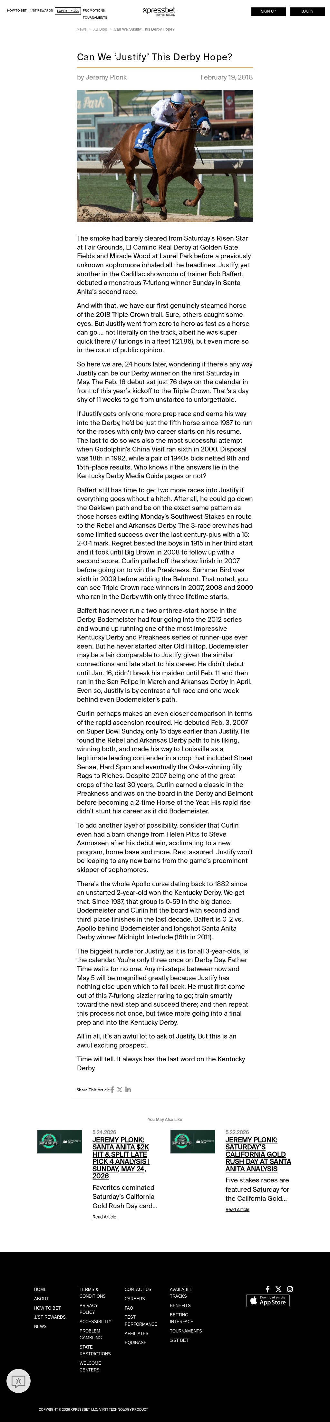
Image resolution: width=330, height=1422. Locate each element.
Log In (307, 11)
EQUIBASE (136, 1342)
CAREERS (135, 1298)
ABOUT (41, 1298)
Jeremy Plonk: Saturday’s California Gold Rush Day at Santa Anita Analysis (258, 1154)
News (82, 29)
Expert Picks (68, 11)
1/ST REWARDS (50, 1317)
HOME (40, 1289)
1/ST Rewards (41, 10)
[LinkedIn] (128, 1089)
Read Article (104, 1217)
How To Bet (17, 10)
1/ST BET (179, 1340)
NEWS (40, 1326)
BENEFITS (180, 1305)
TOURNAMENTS (186, 1331)
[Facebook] (112, 1089)
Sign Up (268, 11)
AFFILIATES (137, 1333)
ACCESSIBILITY (96, 1321)
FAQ (129, 1308)
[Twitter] (120, 1089)
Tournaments (95, 17)
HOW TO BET (47, 1308)
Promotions (94, 10)
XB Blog (100, 29)
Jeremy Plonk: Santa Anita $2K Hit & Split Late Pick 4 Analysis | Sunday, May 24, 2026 (121, 1158)
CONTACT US (138, 1289)
